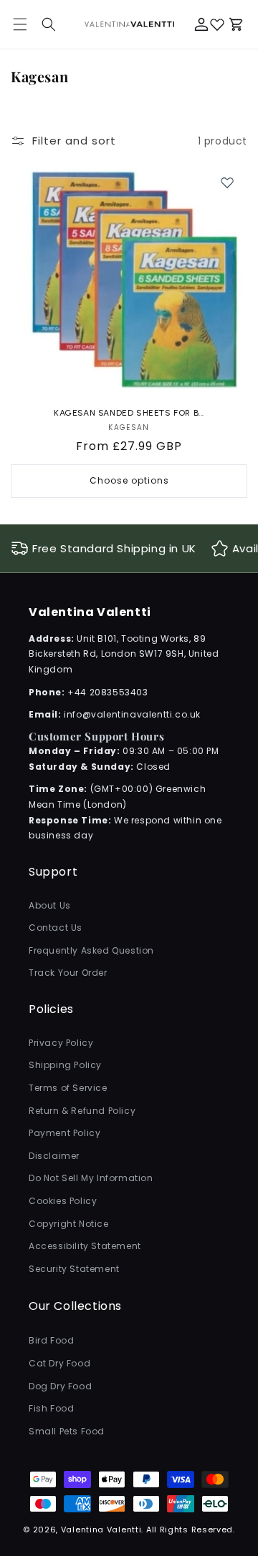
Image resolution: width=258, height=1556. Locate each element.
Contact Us (55, 927)
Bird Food (51, 1340)
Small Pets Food (67, 1431)
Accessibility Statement (85, 1246)
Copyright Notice (69, 1224)
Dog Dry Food (60, 1386)
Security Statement (74, 1269)
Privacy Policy (61, 1043)
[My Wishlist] (217, 24)
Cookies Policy (63, 1201)
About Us (50, 905)
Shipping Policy (65, 1065)
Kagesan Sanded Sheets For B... (129, 413)
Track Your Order (68, 973)
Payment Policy (64, 1133)
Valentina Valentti (101, 1529)
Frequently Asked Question (91, 950)
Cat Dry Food (59, 1363)
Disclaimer (54, 1156)
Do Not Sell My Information (91, 1178)
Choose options (129, 480)
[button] (49, 24)
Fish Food (51, 1408)
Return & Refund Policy (82, 1111)
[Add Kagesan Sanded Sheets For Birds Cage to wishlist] (227, 182)
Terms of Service (68, 1088)
